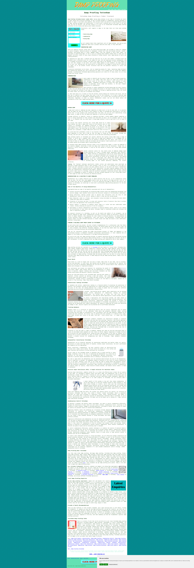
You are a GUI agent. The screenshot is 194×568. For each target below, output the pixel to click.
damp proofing (122, 24)
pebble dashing (100, 470)
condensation (87, 79)
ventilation (74, 430)
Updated (81, 558)
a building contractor (87, 474)
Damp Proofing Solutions (111, 541)
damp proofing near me (107, 497)
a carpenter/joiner (81, 470)
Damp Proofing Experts (100, 543)
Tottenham (95, 247)
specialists (95, 475)
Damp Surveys (99, 539)
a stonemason (85, 471)
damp (100, 28)
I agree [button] (101, 564)
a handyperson (86, 473)
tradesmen (70, 469)
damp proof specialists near (97, 496)
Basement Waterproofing (119, 542)
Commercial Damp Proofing (74, 539)
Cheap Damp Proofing (96, 538)
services (87, 255)
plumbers (100, 473)
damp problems (112, 43)
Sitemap (68, 558)
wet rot (86, 60)
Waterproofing (86, 538)
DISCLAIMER (124, 9)
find (72, 453)
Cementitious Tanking (104, 542)
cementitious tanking (111, 292)
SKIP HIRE (105, 474)
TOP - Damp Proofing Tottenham (76, 548)
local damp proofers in (109, 494)
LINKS (112, 9)
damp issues (122, 172)
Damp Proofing (86, 558)
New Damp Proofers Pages (75, 558)
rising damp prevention (103, 525)
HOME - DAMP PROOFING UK (97, 554)
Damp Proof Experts (76, 538)
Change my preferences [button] (113, 564)
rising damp (96, 119)
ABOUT (115, 9)
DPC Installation (77, 541)
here (84, 462)
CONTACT (119, 9)
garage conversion (104, 471)
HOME (109, 9)
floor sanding (120, 474)
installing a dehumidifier (79, 347)
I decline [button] (105, 564)
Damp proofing (71, 247)
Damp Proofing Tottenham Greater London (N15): (80, 19)
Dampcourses (100, 541)
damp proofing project (84, 464)
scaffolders (71, 473)
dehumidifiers (73, 196)
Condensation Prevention (89, 541)
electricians (114, 469)
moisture (111, 201)
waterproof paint (82, 165)
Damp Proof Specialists (89, 539)
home (109, 466)
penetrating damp (100, 49)
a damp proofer (87, 469)
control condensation (75, 428)
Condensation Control (108, 538)
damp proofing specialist (116, 299)
